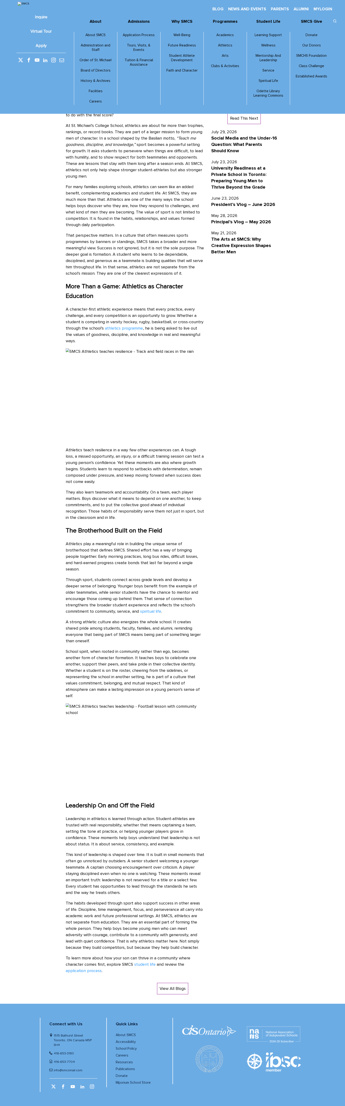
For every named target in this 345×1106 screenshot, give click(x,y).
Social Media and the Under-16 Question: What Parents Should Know (244, 144)
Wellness (268, 45)
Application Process (139, 35)
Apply (41, 45)
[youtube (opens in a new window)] (37, 61)
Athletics (225, 45)
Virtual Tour (41, 31)
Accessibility (126, 1042)
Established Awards (311, 76)
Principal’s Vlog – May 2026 (241, 222)
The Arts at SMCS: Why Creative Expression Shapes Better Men (241, 245)
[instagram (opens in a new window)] (53, 61)
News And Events (247, 9)
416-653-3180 (64, 1053)
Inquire (41, 17)
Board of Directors (96, 70)
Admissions (139, 21)
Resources (124, 1062)
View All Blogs (173, 988)
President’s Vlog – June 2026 (243, 204)
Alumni (301, 9)
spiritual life (150, 611)
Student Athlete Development (182, 57)
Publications (125, 1069)
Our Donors (311, 45)
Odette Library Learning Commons (268, 93)
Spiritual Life (268, 81)
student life (144, 964)
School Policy (126, 1048)
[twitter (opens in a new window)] (20, 61)
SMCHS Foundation (311, 55)
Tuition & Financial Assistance (139, 62)
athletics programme (123, 328)
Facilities (96, 91)
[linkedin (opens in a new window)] (45, 61)
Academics (225, 35)
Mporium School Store (133, 1082)
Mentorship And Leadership (268, 57)
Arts (225, 55)
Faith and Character (182, 70)
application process (84, 970)
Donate (312, 35)
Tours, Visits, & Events (138, 47)
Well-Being (181, 35)
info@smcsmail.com (68, 1070)
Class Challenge (311, 66)
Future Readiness (182, 45)
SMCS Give (311, 21)
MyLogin (323, 9)
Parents (280, 9)
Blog (217, 9)
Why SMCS (182, 21)
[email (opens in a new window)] (61, 61)
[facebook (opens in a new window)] (29, 61)
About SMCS (95, 35)
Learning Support (268, 35)
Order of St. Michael (95, 60)
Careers (95, 101)
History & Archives (95, 81)
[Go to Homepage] (41, 4)
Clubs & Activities (225, 66)
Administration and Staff (95, 47)
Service (268, 70)
